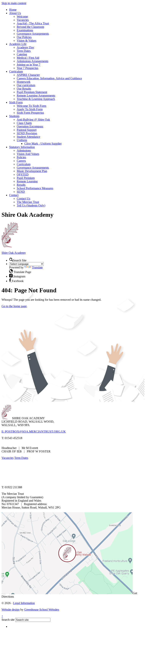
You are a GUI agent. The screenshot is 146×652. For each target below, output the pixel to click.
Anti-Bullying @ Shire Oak (33, 119)
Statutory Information (22, 147)
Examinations (25, 30)
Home (13, 9)
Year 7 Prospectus (27, 68)
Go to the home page (14, 306)
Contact (13, 195)
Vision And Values (28, 154)
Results (21, 184)
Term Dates (24, 50)
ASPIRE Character (28, 75)
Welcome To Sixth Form (31, 105)
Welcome (22, 16)
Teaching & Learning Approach (36, 99)
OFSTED (23, 174)
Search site (8, 619)
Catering (22, 54)
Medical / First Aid (28, 57)
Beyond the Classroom (30, 26)
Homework (23, 81)
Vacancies (23, 20)
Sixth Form (16, 102)
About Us (15, 13)
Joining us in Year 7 (28, 64)
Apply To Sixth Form (30, 109)
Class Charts (24, 123)
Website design (11, 609)
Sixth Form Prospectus (30, 112)
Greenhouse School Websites (41, 609)
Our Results (24, 88)
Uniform (22, 140)
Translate (37, 267)
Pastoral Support (26, 129)
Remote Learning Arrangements (36, 95)
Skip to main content (14, 3)
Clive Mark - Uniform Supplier (43, 143)
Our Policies (24, 37)
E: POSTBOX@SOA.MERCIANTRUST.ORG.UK (34, 431)
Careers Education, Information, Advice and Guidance (49, 78)
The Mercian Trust (28, 202)
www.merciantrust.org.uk (68, 480)
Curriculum (16, 71)
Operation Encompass (30, 126)
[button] (11, 259)
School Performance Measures (35, 188)
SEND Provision (27, 133)
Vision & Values (26, 40)
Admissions (24, 150)
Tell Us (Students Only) (31, 205)
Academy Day (25, 47)
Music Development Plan (32, 171)
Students (14, 116)
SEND (21, 191)
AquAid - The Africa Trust (33, 23)
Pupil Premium (26, 178)
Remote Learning (27, 181)
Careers (21, 160)
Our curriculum (26, 85)
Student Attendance (28, 136)
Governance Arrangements (33, 33)
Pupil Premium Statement (32, 92)
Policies (21, 157)
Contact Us (23, 198)
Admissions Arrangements (32, 61)
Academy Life (17, 44)
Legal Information (24, 603)
